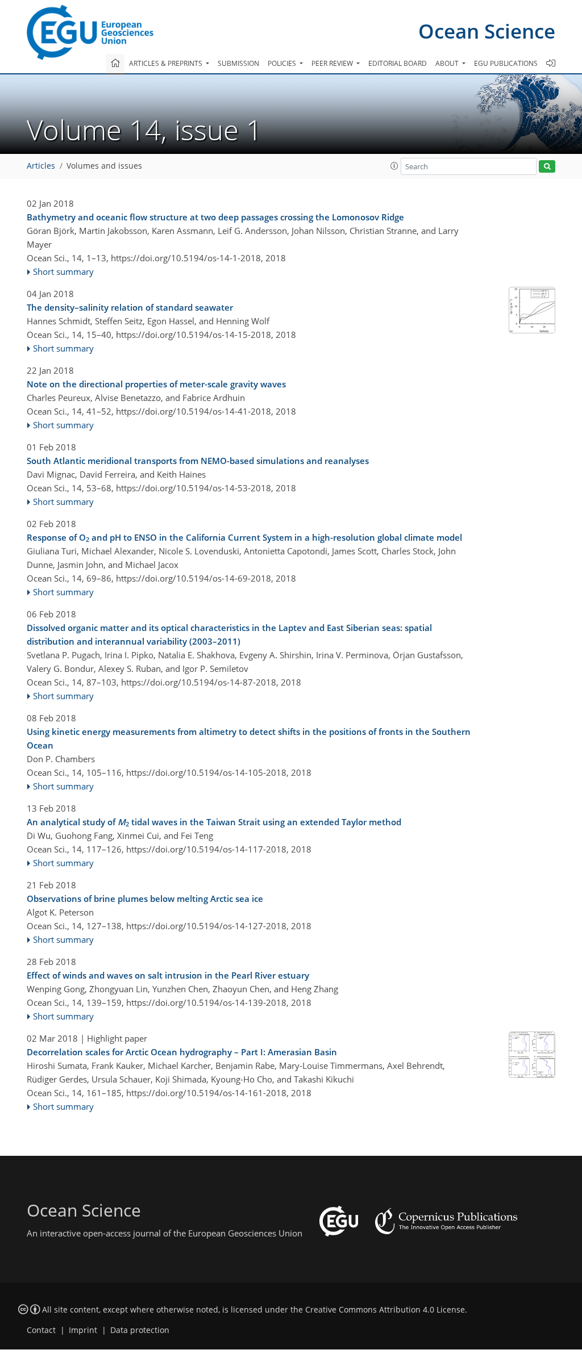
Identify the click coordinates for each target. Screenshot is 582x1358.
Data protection (139, 1330)
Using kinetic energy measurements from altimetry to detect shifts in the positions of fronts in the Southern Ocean (249, 738)
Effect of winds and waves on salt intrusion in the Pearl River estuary (168, 975)
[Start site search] (547, 166)
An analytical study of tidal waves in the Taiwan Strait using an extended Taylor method (214, 822)
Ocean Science (486, 31)
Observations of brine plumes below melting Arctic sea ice (145, 898)
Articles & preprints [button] (166, 63)
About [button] (447, 63)
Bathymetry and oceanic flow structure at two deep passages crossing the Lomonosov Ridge (215, 217)
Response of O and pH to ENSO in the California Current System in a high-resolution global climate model (244, 538)
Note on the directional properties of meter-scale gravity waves (156, 384)
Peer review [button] (333, 63)
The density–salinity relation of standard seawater (130, 307)
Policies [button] (283, 63)
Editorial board (397, 63)
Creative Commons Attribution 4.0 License (385, 1310)
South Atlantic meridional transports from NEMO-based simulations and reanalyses (198, 460)
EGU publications (506, 63)
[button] (394, 166)
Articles (41, 166)
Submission (238, 63)
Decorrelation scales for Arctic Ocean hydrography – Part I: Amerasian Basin (182, 1052)
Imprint (83, 1330)
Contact (41, 1330)
